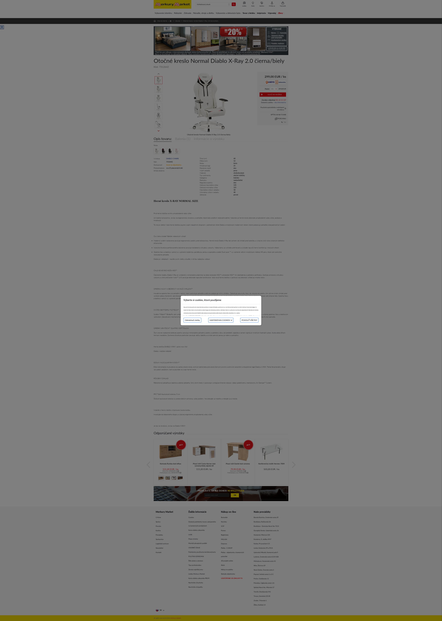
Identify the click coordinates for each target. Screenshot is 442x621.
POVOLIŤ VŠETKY (249, 320)
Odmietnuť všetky (192, 320)
